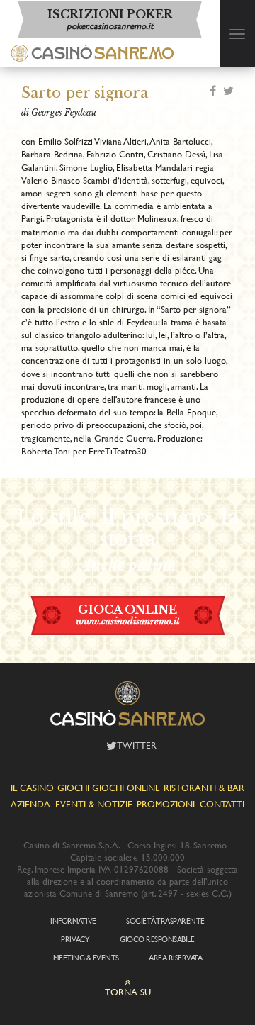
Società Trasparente (165, 920)
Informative (73, 920)
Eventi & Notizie (93, 803)
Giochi (73, 787)
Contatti (222, 803)
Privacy (75, 939)
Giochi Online (126, 787)
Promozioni (166, 803)
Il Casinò (32, 787)
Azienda (30, 803)
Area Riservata (175, 957)
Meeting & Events (86, 957)
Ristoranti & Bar (204, 787)
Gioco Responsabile (157, 939)
